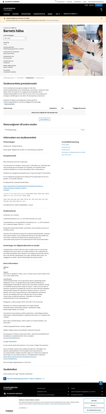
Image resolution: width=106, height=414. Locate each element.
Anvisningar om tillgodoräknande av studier (74, 152)
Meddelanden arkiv (42, 391)
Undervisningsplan (8, 35)
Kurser (50, 14)
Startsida (7, 14)
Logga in (99, 5)
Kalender (15, 14)
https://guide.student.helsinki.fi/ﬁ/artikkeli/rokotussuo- (20, 357)
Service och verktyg (70, 14)
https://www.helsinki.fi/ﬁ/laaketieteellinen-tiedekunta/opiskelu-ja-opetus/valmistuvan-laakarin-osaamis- (23, 187)
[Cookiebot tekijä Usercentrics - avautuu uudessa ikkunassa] (9, 411)
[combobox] (14, 38)
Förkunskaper (65, 144)
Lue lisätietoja (22, 407)
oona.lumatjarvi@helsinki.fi (11, 338)
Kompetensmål (66, 147)
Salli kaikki (94, 400)
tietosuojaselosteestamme (63, 403)
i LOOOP (30, 205)
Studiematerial (66, 150)
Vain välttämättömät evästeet (94, 410)
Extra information (66, 155)
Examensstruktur (39, 14)
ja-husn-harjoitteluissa (10, 358)
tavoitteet (6, 190)
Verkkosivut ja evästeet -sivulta (45, 403)
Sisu (58, 14)
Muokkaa (93, 405)
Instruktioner (26, 14)
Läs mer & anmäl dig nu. (52, 20)
